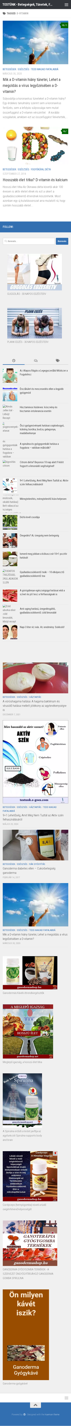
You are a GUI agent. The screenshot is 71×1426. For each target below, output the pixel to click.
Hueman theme (52, 1414)
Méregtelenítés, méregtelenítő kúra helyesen (43, 498)
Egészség (23, 69)
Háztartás (35, 697)
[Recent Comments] (35, 361)
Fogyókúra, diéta (41, 169)
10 (66, 25)
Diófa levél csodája (30, 517)
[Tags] (57, 361)
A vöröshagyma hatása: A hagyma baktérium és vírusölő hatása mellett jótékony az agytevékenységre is (34, 705)
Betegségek (9, 69)
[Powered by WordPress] (24, 1414)
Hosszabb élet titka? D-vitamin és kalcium (35, 180)
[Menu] (66, 4)
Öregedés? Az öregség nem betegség (39, 535)
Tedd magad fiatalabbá (44, 69)
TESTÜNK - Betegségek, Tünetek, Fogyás (28, 4)
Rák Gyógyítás (37, 864)
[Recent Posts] (14, 361)
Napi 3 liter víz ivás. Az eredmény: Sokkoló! (42, 627)
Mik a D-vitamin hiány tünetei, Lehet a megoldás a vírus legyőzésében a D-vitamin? (31, 85)
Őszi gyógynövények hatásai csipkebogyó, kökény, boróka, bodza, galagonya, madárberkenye (42, 429)
